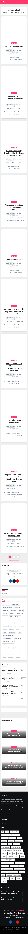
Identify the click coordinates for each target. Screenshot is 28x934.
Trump (4, 657)
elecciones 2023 (6, 619)
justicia (5, 629)
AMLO (8, 604)
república (16, 650)
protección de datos (8, 647)
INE (15, 626)
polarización (6, 641)
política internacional (8, 644)
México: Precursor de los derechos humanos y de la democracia (9, 670)
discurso (12, 613)
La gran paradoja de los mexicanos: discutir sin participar (9, 679)
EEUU (11, 616)
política (13, 641)
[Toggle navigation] (2, 2)
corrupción (5, 610)
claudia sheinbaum (7, 607)
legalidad (11, 629)
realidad (17, 647)
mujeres (4, 632)
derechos (5, 613)
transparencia (21, 654)
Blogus (22, 929)
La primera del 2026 (14, 259)
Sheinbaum (12, 654)
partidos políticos (7, 638)
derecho (21, 610)
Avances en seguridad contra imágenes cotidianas (14, 207)
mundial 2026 (12, 632)
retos (22, 650)
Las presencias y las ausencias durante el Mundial (14, 99)
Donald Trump (20, 613)
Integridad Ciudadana (14, 913)
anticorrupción (15, 604)
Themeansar (14, 931)
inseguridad (21, 626)
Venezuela (10, 657)
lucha (17, 629)
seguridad (5, 654)
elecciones (17, 616)
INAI (11, 626)
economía (5, 616)
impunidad (5, 626)
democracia (13, 610)
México (19, 632)
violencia (18, 657)
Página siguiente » (14, 560)
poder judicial (17, 638)
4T (3, 604)
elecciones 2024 (17, 619)
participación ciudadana (8, 635)
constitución (17, 607)
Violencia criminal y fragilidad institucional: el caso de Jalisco (14, 153)
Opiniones (14, 43)
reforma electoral (7, 650)
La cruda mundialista (14, 46)
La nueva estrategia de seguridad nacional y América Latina (14, 312)
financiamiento (19, 622)
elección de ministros (8, 622)
